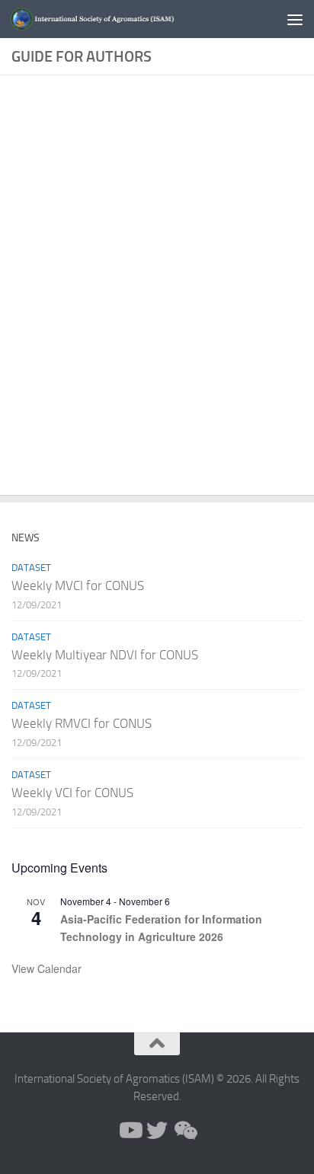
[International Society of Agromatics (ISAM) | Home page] (123, 19)
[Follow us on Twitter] (157, 1130)
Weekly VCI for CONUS (72, 792)
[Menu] (295, 19)
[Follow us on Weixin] (184, 1130)
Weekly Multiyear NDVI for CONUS (104, 654)
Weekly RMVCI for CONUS (81, 723)
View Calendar (46, 968)
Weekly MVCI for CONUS (77, 585)
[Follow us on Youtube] (129, 1130)
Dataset (31, 567)
